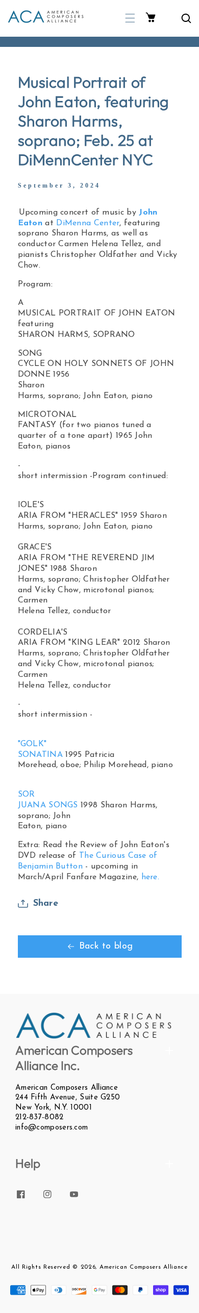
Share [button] (46, 903)
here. (150, 877)
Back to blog (106, 946)
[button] (130, 18)
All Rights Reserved (40, 1267)
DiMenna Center (87, 223)
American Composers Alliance (144, 1267)
